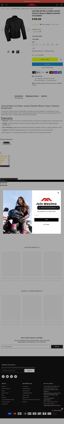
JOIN (46, 219)
